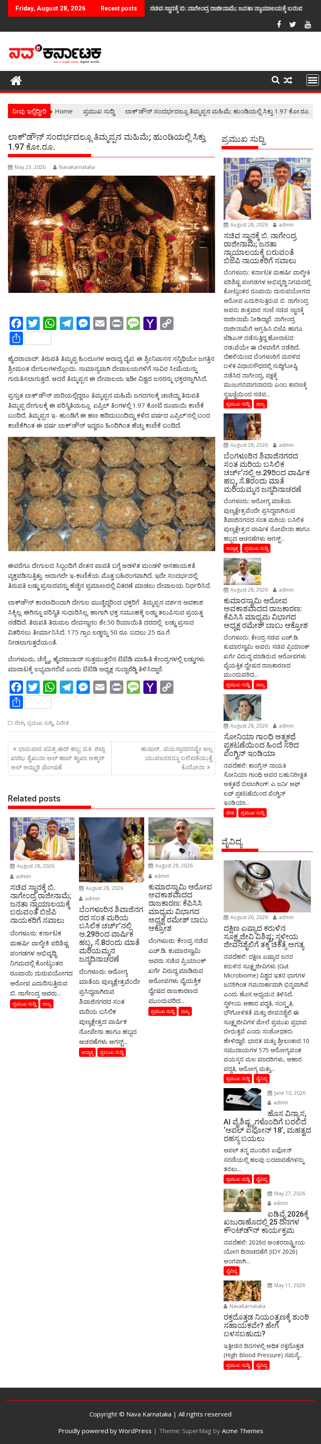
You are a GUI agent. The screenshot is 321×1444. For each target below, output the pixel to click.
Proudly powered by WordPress (105, 1430)
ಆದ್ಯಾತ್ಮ (87, 1052)
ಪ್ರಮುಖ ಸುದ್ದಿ (40, 722)
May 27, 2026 (289, 1193)
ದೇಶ (19, 722)
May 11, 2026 (289, 1285)
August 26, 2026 (248, 917)
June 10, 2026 (289, 1092)
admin (23, 876)
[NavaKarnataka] (16, 79)
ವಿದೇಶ (62, 722)
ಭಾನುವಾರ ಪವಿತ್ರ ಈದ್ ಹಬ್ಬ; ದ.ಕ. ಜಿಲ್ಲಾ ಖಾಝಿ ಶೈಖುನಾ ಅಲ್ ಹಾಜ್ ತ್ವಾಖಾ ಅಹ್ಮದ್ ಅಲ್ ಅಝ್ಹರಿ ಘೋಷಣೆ (58, 758)
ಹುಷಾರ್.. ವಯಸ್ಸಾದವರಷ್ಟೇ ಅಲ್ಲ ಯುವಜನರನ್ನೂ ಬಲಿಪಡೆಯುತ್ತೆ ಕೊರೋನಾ (176, 758)
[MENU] (312, 80)
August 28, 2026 (34, 865)
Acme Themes (242, 1430)
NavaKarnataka (77, 167)
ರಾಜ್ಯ (47, 1003)
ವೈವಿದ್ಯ (261, 1078)
